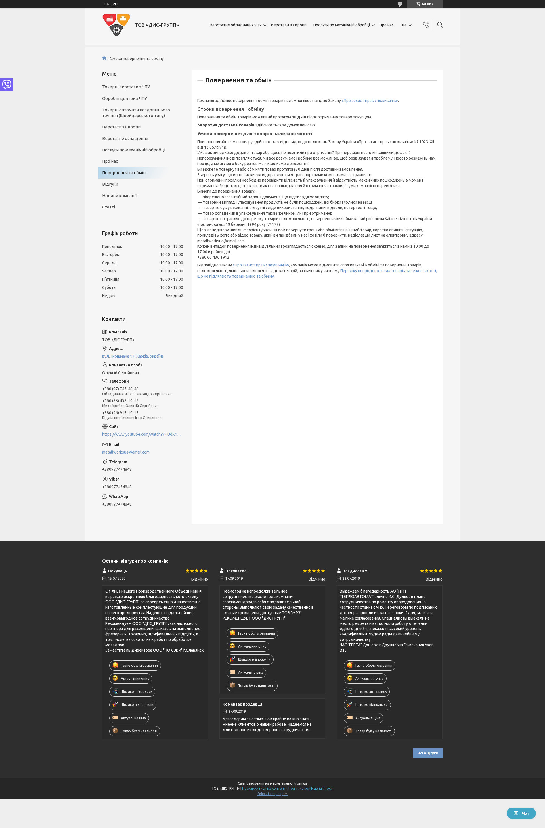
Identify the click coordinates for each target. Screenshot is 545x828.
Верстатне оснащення (125, 138)
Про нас (387, 25)
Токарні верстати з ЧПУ (126, 86)
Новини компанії (119, 195)
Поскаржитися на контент (264, 788)
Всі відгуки (428, 753)
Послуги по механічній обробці (341, 25)
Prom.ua (300, 783)
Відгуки (110, 184)
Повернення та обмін (124, 172)
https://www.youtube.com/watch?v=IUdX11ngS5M (142, 434)
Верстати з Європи (289, 25)
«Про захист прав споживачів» (370, 100)
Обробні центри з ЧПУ (124, 98)
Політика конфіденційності (311, 788)
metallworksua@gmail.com (126, 452)
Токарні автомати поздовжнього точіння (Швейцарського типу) (136, 112)
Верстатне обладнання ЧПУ (235, 25)
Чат (525, 813)
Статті (108, 207)
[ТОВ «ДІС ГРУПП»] (116, 25)
